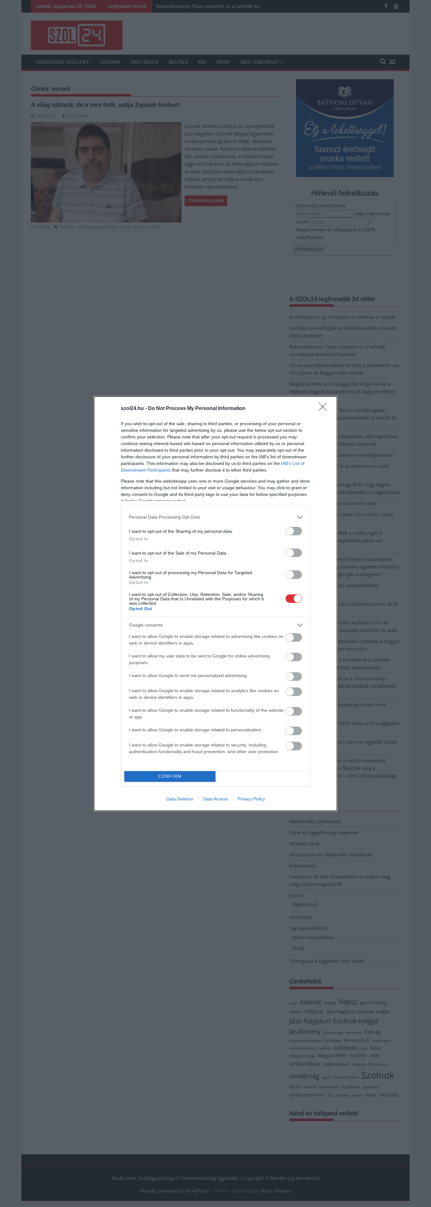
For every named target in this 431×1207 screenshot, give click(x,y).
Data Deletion (179, 798)
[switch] (294, 531)
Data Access (215, 798)
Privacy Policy (251, 798)
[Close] (325, 409)
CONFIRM (170, 776)
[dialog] (215, 603)
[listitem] (215, 517)
